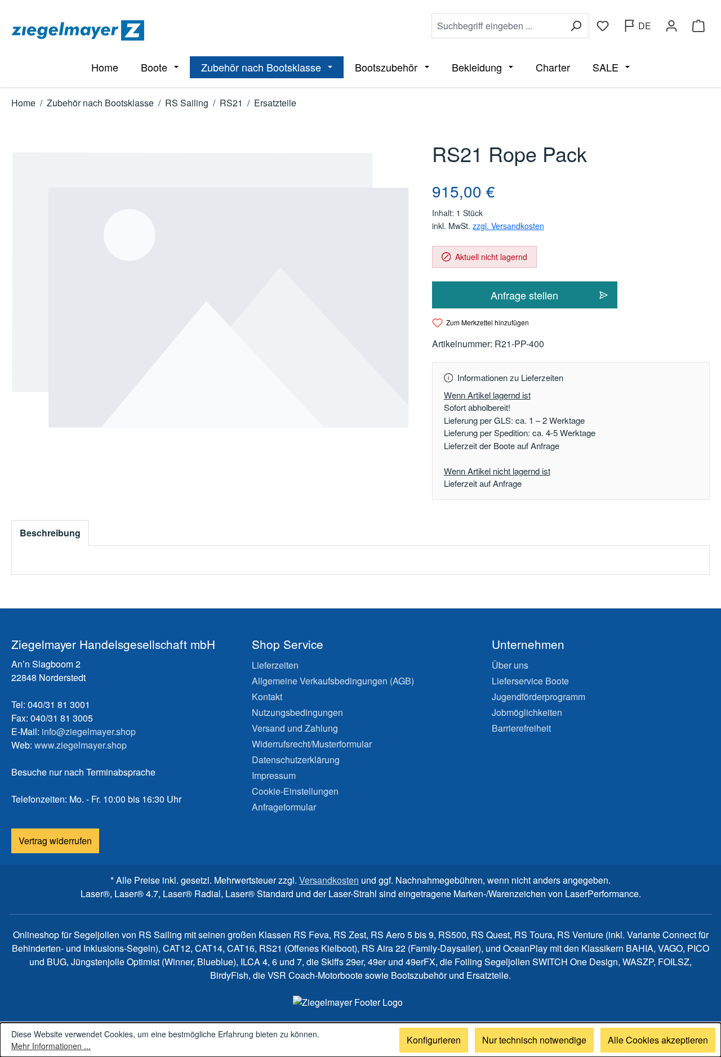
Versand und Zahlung (295, 728)
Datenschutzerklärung (296, 759)
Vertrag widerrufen (55, 840)
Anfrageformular (284, 806)
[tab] (50, 533)
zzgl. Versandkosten (508, 225)
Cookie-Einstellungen (295, 791)
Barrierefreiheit (521, 728)
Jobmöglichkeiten (527, 712)
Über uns (510, 665)
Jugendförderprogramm (538, 696)
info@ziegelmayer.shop (89, 731)
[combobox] (497, 26)
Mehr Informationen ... (51, 1045)
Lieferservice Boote (530, 680)
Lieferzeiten (275, 665)
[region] (210, 290)
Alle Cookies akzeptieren (658, 1039)
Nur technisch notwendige (534, 1039)
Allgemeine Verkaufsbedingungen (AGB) (333, 680)
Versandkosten (329, 880)
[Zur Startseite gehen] (183, 30)
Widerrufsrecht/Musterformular (312, 743)
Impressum (274, 775)
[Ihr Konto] (671, 26)
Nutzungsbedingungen (297, 712)
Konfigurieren (434, 1039)
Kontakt (267, 696)
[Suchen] (576, 26)
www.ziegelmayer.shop (80, 744)
